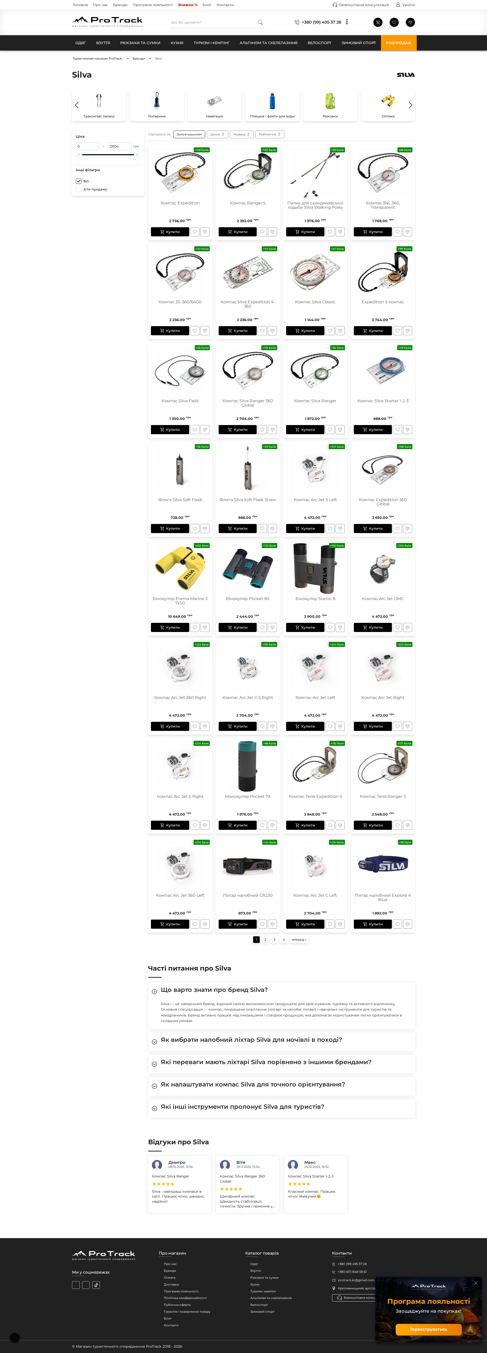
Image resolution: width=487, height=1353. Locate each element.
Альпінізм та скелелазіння (271, 1298)
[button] (410, 105)
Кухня (254, 1284)
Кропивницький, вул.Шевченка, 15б (366, 1288)
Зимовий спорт (262, 1311)
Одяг (254, 1264)
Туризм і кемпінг (263, 1291)
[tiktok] (96, 1285)
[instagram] (76, 1285)
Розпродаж (399, 43)
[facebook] (86, 1285)
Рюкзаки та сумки (264, 1277)
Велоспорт (259, 1305)
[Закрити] (475, 1283)
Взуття (255, 1271)
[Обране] (394, 22)
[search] (260, 22)
